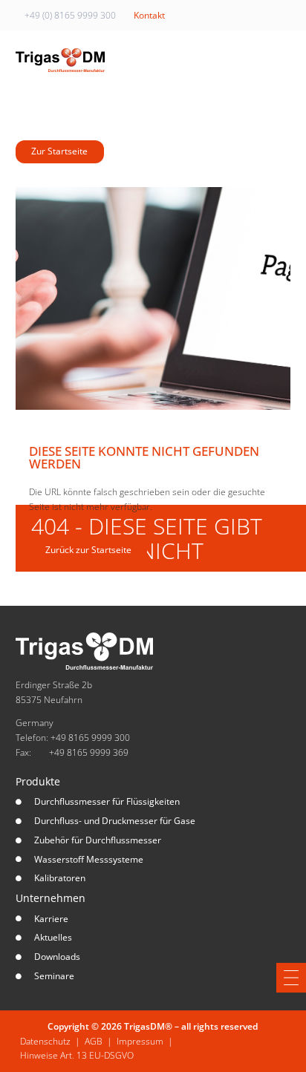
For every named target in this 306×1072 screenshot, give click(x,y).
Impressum (140, 1041)
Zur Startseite (59, 151)
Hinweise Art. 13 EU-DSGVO (77, 1055)
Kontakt (149, 15)
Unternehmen (50, 898)
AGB (93, 1041)
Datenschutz (45, 1041)
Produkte (38, 781)
